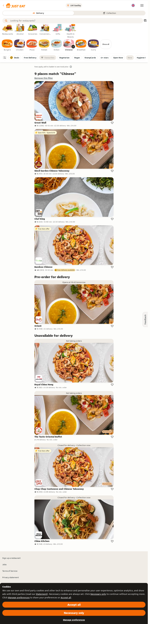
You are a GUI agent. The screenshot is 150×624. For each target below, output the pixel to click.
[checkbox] (7, 45)
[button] (13, 5)
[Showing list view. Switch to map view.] (145, 21)
